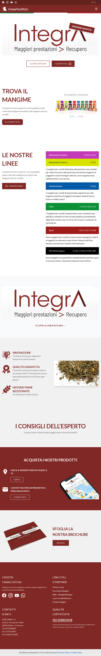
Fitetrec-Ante (58, 587)
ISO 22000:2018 (62, 620)
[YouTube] (12, 2)
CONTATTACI (61, 64)
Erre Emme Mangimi (61, 591)
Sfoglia (61, 543)
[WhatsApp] (16, 2)
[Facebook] (3, 2)
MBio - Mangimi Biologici (62, 594)
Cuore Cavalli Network (62, 598)
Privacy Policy (64, 652)
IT (93, 2)
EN (98, 2)
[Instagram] (7, 2)
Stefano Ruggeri (59, 602)
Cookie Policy (76, 652)
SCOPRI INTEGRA (38, 64)
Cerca (17, 479)
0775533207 (11, 628)
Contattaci (20, 497)
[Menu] (96, 8)
